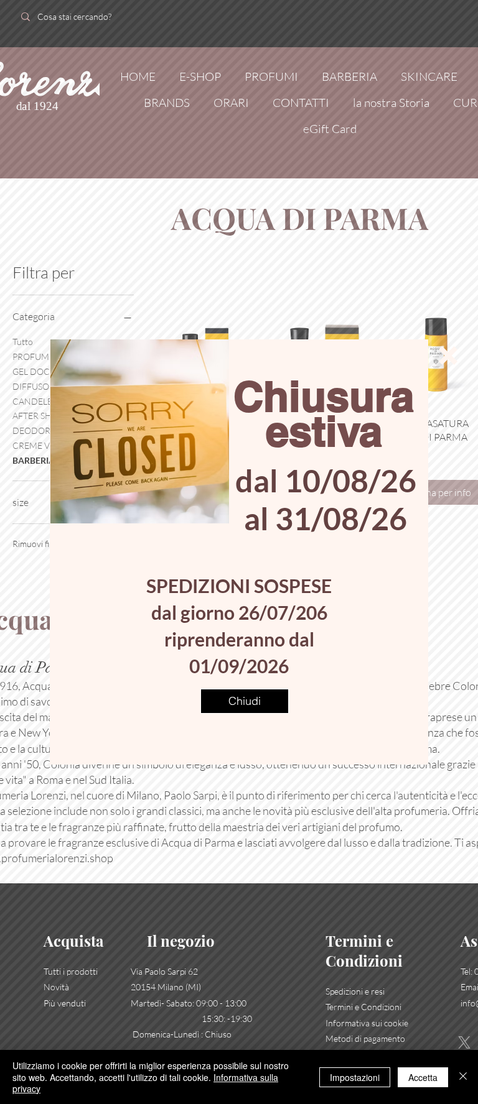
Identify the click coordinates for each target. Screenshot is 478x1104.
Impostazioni (355, 1077)
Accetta (423, 1077)
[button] (448, 355)
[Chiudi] (463, 1077)
